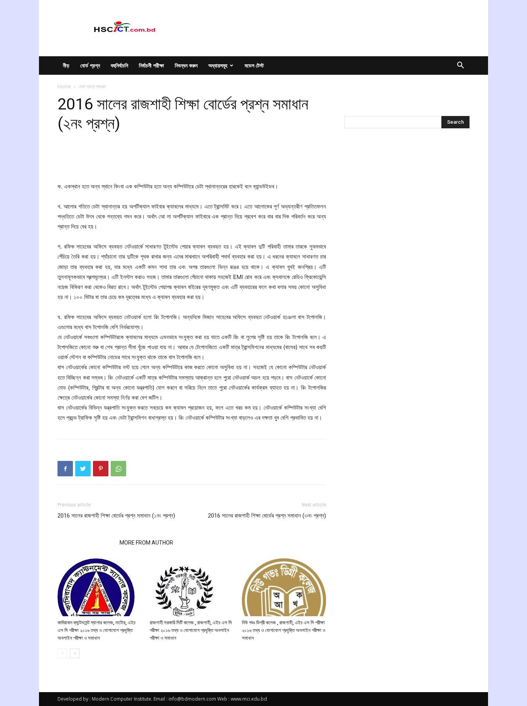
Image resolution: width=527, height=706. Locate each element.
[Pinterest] (100, 468)
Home (64, 86)
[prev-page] (62, 653)
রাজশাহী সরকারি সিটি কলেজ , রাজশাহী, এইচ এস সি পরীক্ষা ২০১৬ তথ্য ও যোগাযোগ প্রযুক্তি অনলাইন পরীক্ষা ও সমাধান (191, 630)
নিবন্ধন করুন (186, 65)
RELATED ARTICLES (86, 543)
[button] (460, 66)
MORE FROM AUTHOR (146, 543)
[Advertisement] (191, 161)
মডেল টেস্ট (254, 65)
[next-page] (74, 653)
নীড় (66, 65)
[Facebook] (65, 468)
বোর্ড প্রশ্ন (90, 65)
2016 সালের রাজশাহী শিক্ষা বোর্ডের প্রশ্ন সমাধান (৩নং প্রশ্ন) (267, 515)
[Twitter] (83, 468)
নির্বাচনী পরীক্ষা (151, 65)
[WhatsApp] (118, 468)
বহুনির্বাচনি (119, 65)
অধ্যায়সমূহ (217, 65)
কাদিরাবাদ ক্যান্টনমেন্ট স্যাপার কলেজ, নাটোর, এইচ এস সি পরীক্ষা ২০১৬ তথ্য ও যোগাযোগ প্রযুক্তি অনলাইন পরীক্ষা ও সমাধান (96, 630)
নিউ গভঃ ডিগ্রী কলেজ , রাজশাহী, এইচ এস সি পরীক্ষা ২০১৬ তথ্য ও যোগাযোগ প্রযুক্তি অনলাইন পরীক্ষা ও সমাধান (283, 630)
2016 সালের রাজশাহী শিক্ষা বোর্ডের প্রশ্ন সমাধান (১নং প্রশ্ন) (116, 515)
